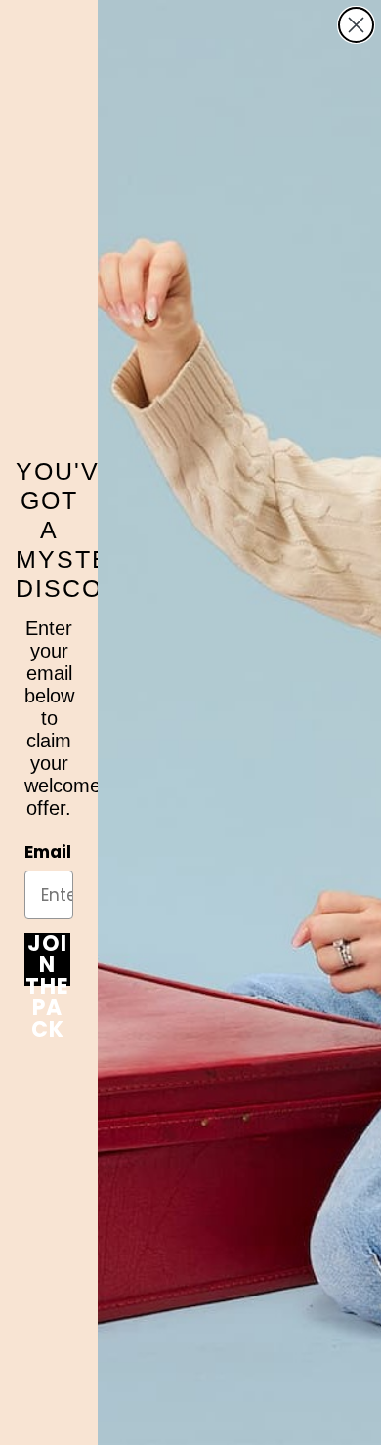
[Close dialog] (356, 25)
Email (47, 852)
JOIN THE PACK (47, 959)
